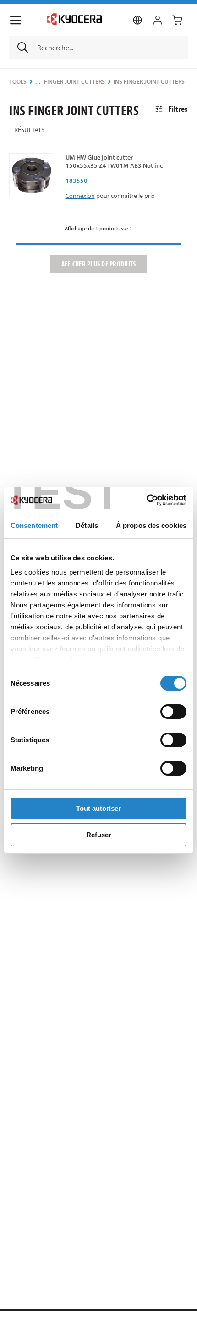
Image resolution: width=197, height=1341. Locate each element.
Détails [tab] (87, 525)
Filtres (178, 108)
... (38, 81)
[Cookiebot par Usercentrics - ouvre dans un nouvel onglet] (146, 500)
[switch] (173, 711)
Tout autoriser (98, 808)
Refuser (98, 835)
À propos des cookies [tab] (151, 525)
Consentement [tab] (34, 525)
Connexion (80, 196)
